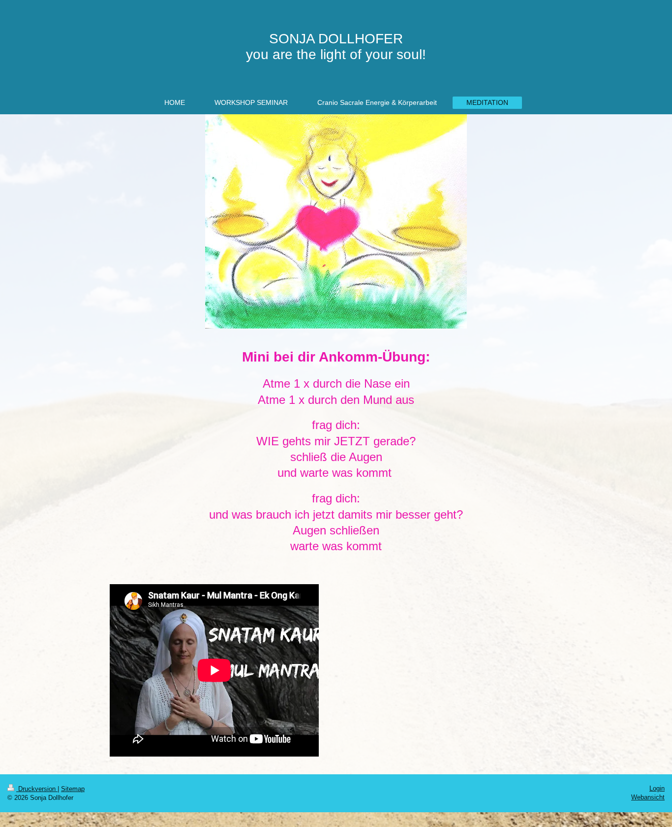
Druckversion (37, 789)
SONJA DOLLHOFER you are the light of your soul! (336, 46)
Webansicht (648, 797)
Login (657, 788)
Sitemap (73, 789)
